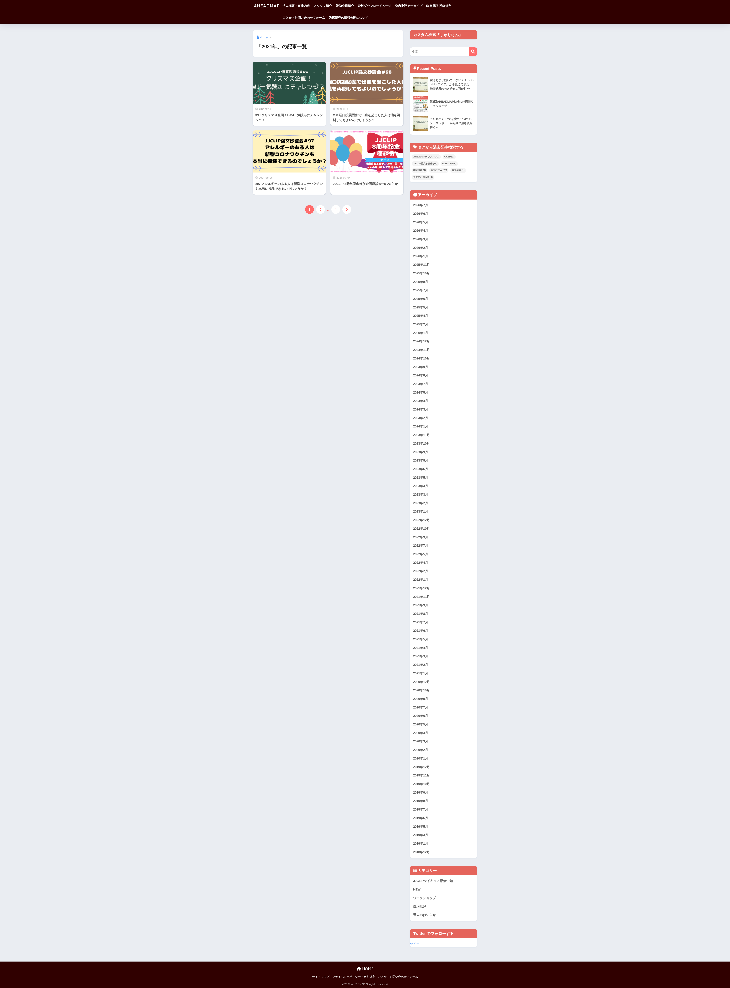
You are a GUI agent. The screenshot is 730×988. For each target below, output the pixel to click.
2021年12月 (421, 588)
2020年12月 (421, 682)
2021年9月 (420, 605)
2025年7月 (420, 290)
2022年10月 (421, 528)
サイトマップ (320, 976)
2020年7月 (420, 707)
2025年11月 (421, 265)
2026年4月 (420, 230)
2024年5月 (420, 392)
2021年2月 (420, 665)
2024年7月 (420, 384)
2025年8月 (420, 282)
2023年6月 (420, 469)
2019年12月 (421, 767)
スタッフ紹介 (323, 5)
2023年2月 (420, 503)
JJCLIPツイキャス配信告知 (433, 881)
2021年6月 (420, 631)
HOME (367, 968)
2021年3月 (420, 656)
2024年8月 (420, 375)
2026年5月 (420, 222)
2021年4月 (420, 648)
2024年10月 (421, 358)
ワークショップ (424, 898)
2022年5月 (420, 554)
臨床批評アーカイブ (408, 5)
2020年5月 (420, 724)
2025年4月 (420, 316)
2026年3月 (420, 239)
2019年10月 (421, 784)
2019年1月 (420, 843)
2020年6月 (420, 716)
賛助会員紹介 (345, 5)
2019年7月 (420, 809)
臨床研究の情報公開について (348, 17)
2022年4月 (420, 563)
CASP (449, 156)
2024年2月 (420, 418)
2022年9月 (420, 537)
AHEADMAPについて (426, 156)
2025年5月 (420, 307)
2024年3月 (420, 409)
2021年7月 (420, 622)
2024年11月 (421, 350)
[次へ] (346, 209)
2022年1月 (420, 579)
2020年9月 (420, 699)
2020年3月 (420, 741)
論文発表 (458, 170)
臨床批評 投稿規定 (438, 5)
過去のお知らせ (423, 177)
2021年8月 (420, 614)
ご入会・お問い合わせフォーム (303, 17)
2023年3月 (420, 494)
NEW (417, 889)
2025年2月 (420, 324)
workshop (449, 163)
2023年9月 (420, 452)
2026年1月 (420, 256)
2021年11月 (421, 597)
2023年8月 (420, 460)
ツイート (416, 944)
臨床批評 (419, 170)
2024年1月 (420, 426)
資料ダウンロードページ (374, 5)
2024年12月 (421, 341)
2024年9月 (420, 367)
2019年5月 (420, 826)
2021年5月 (420, 639)
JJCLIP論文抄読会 (425, 163)
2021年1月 (420, 673)
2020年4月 (420, 733)
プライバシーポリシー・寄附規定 (353, 976)
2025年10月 (421, 273)
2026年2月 (420, 248)
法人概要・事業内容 (296, 5)
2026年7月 (420, 205)
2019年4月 (420, 835)
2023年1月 (420, 511)
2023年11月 (421, 435)
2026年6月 (420, 214)
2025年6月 (420, 299)
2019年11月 (421, 775)
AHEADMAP (267, 6)
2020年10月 (421, 690)
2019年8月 (420, 801)
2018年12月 (421, 852)
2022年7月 (420, 545)
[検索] (473, 51)
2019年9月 (420, 792)
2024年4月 (420, 401)
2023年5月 (420, 477)
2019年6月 (420, 818)
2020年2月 (420, 750)
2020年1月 (420, 758)
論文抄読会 (439, 170)
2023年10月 (421, 443)
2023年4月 (420, 486)
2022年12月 (421, 520)
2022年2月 (420, 571)
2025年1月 (420, 333)
